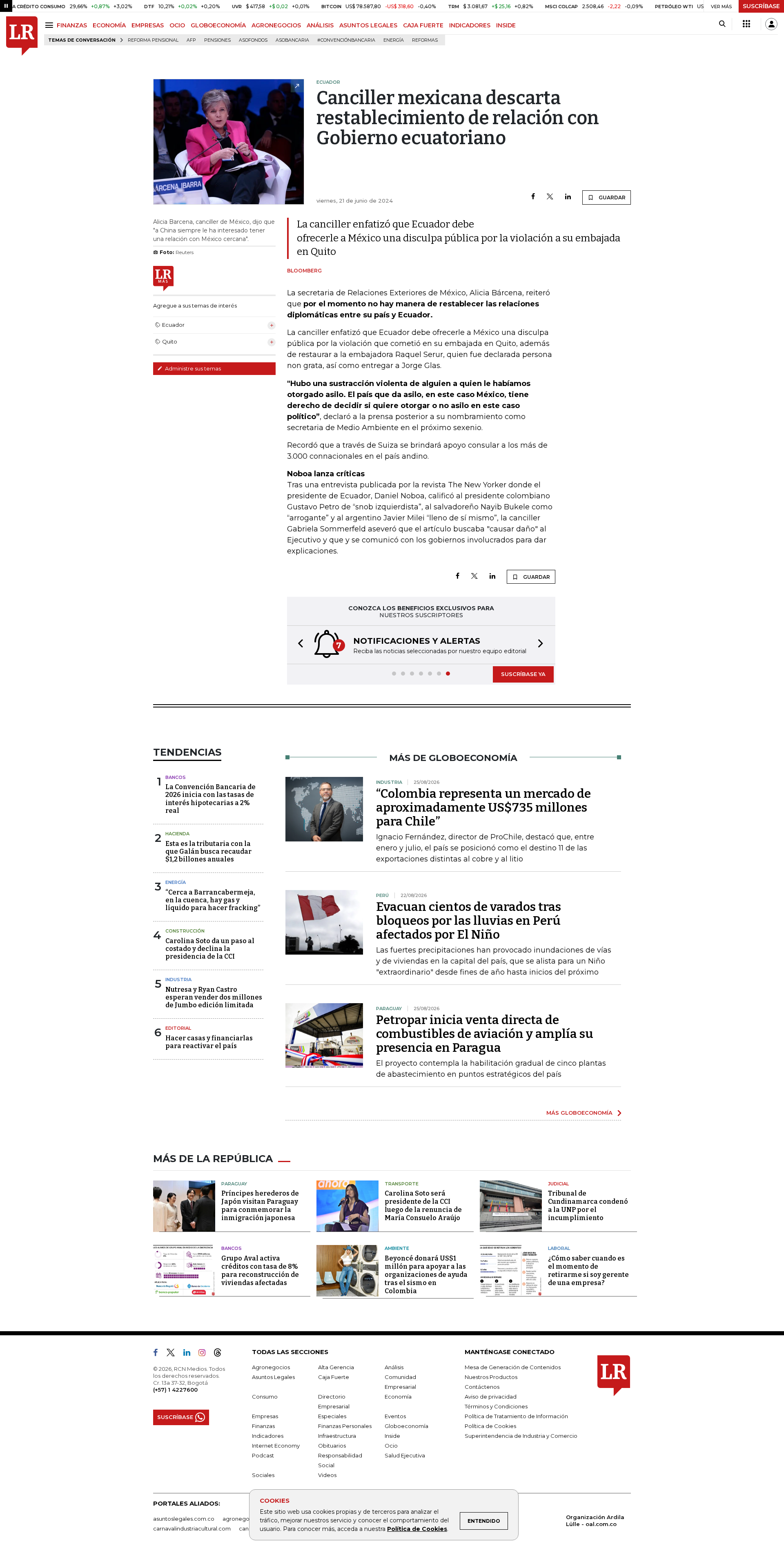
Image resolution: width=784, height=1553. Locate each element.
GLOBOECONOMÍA (218, 25)
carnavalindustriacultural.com (192, 1528)
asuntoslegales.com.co (183, 1518)
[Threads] (221, 1354)
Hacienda (177, 834)
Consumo (265, 1396)
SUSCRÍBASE (761, 6)
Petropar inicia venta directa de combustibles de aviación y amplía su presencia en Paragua (484, 1034)
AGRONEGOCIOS (276, 25)
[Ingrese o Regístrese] (771, 24)
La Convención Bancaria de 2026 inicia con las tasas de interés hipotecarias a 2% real (210, 798)
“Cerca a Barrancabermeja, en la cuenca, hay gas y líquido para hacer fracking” (212, 900)
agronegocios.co (245, 1518)
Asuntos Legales (273, 1377)
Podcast (263, 1455)
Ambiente (397, 1248)
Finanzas (263, 1426)
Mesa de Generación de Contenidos (513, 1367)
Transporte (402, 1184)
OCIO (177, 25)
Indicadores (267, 1436)
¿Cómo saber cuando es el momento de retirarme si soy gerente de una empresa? (588, 1270)
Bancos (175, 777)
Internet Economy (276, 1445)
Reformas (425, 40)
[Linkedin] (568, 197)
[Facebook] (533, 197)
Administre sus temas (192, 368)
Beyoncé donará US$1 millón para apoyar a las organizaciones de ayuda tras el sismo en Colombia (426, 1274)
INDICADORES (469, 25)
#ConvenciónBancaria (346, 40)
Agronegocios (271, 1367)
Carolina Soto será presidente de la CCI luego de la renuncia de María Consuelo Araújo (423, 1205)
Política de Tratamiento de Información (516, 1416)
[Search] (722, 24)
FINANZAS (72, 25)
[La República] (22, 36)
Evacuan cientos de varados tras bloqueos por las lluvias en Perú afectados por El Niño (468, 920)
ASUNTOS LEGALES (368, 25)
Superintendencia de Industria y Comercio (521, 1436)
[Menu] (50, 25)
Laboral (559, 1248)
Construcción (185, 931)
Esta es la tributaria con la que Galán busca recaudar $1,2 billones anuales (208, 851)
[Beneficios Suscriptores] (746, 24)
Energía (393, 40)
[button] (298, 645)
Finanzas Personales (345, 1426)
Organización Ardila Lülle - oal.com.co (595, 1520)
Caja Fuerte (333, 1377)
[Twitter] (550, 197)
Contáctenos (482, 1386)
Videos (327, 1475)
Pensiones (217, 40)
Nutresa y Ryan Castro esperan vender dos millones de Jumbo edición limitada (213, 997)
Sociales (263, 1475)
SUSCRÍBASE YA (523, 674)
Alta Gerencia (336, 1367)
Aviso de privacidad (491, 1396)
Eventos (395, 1416)
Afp (191, 40)
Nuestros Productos (491, 1377)
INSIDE (506, 25)
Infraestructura (337, 1436)
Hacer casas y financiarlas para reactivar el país (209, 1042)
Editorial (178, 1028)
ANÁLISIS (320, 25)
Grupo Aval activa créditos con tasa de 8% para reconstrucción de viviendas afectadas (260, 1270)
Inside (392, 1436)
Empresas (265, 1416)
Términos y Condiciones (496, 1406)
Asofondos (253, 40)
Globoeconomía (406, 1426)
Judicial (558, 1184)
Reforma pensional (153, 40)
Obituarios (332, 1445)
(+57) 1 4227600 (175, 1389)
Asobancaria (292, 40)
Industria (178, 979)
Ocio (391, 1445)
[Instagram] (205, 1354)
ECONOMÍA (109, 25)
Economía (398, 1396)
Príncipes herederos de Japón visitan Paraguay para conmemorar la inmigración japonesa (260, 1205)
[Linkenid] (190, 1354)
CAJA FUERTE (423, 25)
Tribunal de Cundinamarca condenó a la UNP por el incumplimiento (588, 1205)
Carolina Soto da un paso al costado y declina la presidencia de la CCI (209, 948)
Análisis (394, 1367)
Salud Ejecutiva (405, 1455)
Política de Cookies (417, 1529)
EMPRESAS (147, 25)
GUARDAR (611, 197)
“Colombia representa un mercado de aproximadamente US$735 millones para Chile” (483, 807)
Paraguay (234, 1184)
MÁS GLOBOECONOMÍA (579, 1112)
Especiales (332, 1416)
